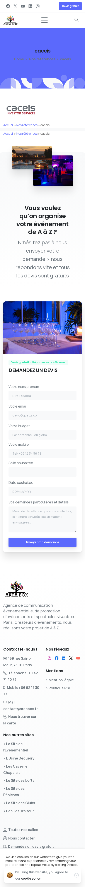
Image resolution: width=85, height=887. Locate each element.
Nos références (42, 59)
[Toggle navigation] (44, 20)
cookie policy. (31, 878)
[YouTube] (23, 6)
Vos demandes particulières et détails (38, 502)
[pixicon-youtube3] (78, 658)
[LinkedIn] (30, 6)
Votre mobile (18, 444)
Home (19, 59)
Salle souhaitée (20, 462)
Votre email (17, 406)
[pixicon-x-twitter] (71, 658)
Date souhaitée (20, 482)
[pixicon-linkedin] (63, 658)
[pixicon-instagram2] (49, 658)
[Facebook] (8, 6)
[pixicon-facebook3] (56, 658)
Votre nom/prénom (23, 386)
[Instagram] (37, 6)
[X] (15, 6)
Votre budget (19, 425)
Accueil (8, 125)
